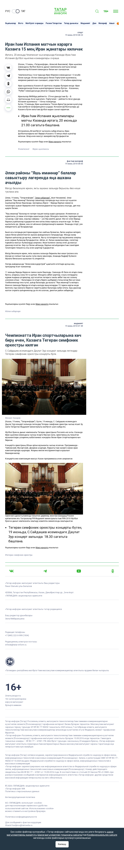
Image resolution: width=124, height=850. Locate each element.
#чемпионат (24, 149)
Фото (20, 23)
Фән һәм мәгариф (75, 161)
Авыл (111, 23)
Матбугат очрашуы (34, 23)
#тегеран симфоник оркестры (18, 555)
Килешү (62, 844)
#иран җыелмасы (40, 149)
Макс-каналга (55, 142)
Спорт (80, 32)
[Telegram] (8, 75)
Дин (94, 23)
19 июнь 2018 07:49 (74, 326)
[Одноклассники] (8, 83)
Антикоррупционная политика (20, 797)
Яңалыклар (10, 23)
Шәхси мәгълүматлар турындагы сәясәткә (59, 835)
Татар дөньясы (71, 23)
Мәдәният (85, 23)
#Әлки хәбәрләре (13, 311)
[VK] (11, 571)
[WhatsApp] (8, 91)
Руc (7, 11)
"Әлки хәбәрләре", (43, 198)
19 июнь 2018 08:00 (74, 164)
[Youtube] (79, 571)
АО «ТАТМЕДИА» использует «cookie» (23, 803)
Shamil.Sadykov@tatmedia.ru (18, 825)
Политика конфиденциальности (21, 817)
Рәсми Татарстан (54, 23)
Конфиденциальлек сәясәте (102, 835)
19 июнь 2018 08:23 (74, 35)
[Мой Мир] (8, 99)
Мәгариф (102, 23)
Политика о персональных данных (22, 791)
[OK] (112, 571)
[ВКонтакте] (8, 67)
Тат (23, 11)
